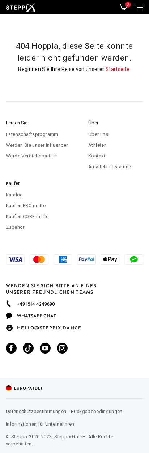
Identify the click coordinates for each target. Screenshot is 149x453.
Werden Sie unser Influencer (37, 145)
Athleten (97, 145)
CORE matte (27, 216)
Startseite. (118, 69)
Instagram (60, 348)
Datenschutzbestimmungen (36, 411)
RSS (26, 348)
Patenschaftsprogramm (32, 134)
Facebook (9, 348)
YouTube (43, 348)
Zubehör (15, 227)
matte (26, 205)
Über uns (98, 134)
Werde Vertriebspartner (32, 156)
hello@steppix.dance (49, 328)
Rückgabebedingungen (96, 411)
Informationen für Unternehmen (40, 424)
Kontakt (97, 156)
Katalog (14, 194)
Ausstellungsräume (109, 166)
